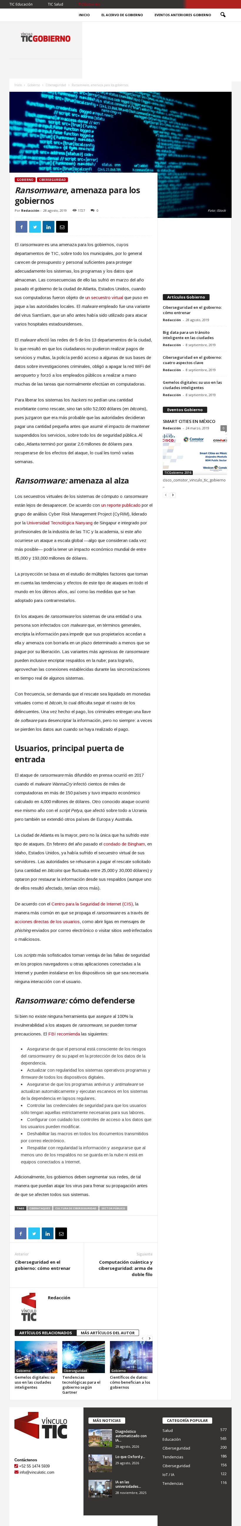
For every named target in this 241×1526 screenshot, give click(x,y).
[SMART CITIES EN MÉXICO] (195, 454)
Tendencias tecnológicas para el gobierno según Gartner (81, 1385)
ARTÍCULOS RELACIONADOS (45, 1332)
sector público (113, 1208)
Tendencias (173, 1457)
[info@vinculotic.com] (16, 1472)
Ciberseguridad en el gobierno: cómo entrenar (43, 1265)
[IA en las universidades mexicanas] (100, 1488)
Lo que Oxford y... (130, 1456)
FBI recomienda (64, 1033)
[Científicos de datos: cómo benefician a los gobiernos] (131, 1357)
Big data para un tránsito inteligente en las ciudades (188, 335)
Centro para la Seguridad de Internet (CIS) (92, 903)
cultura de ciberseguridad (75, 1208)
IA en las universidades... (128, 1484)
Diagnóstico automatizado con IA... (131, 1436)
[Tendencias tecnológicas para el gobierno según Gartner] (83, 1357)
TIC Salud (55, 4)
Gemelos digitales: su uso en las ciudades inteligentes (35, 1382)
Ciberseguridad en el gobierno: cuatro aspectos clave (192, 360)
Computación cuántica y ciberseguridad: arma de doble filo (125, 1268)
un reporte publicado (120, 505)
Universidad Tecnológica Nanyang (60, 522)
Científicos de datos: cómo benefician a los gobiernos (130, 1382)
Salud (168, 1430)
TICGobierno (89, 4)
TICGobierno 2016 (177, 473)
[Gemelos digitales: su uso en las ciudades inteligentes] (36, 1357)
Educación (172, 1439)
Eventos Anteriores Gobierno (183, 15)
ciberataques (39, 1208)
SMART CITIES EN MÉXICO (189, 421)
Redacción (30, 210)
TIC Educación (21, 4)
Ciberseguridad (56, 85)
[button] (222, 15)
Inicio (84, 15)
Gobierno (33, 85)
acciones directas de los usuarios (47, 921)
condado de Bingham (124, 843)
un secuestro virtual (104, 297)
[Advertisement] (194, 253)
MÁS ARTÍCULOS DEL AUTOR (108, 1332)
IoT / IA (168, 1474)
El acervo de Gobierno (122, 15)
